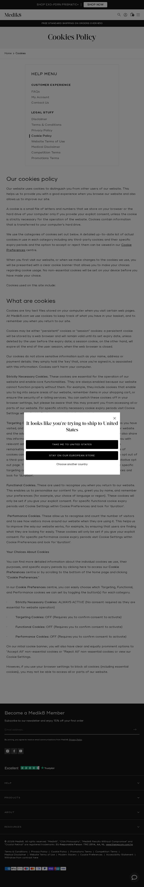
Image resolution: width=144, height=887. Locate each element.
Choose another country (72, 464)
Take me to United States (72, 444)
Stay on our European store (72, 455)
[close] (114, 418)
